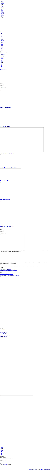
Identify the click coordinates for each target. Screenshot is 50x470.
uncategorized (2, 69)
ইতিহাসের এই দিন (2, 13)
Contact (2, 450)
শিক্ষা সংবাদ (2, 7)
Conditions (2, 449)
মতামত (2, 46)
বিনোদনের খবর (2, 6)
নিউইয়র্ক (2, 1)
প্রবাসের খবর (2, 3)
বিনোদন (2, 45)
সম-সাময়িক (2, 17)
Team (2, 62)
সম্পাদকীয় (2, 10)
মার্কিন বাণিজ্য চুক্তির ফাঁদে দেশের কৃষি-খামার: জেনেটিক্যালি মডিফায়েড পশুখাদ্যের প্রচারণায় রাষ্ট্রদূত (8, 270)
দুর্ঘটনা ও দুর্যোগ (2, 9)
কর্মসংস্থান (2, 14)
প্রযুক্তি (2, 48)
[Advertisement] (20, 25)
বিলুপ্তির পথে (2, 15)
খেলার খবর (2, 5)
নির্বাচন (1, 16)
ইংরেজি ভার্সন (2, 12)
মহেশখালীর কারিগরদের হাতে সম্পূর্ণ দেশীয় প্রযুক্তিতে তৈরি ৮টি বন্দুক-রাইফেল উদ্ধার (7, 269)
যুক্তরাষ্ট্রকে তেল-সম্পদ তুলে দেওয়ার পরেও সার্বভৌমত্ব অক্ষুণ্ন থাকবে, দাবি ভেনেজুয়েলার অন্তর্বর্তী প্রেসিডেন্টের (9, 275)
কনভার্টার (2, 39)
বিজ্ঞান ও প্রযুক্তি (2, 8)
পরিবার (1, 38)
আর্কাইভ (2, 61)
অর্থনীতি (2, 44)
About (2, 447)
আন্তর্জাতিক (2, 2)
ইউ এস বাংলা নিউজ (5, 464)
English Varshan (3, 40)
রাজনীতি (2, 4)
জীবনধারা (2, 47)
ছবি (1, 60)
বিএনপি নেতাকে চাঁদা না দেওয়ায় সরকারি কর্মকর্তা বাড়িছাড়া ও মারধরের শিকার (6, 274)
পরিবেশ (2, 11)
